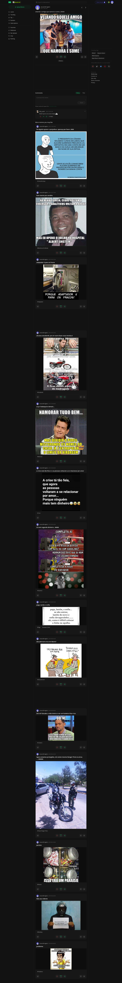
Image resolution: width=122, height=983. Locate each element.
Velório (61, 61)
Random (12, 20)
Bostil (94, 53)
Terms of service (95, 80)
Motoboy (40, 932)
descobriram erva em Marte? (46, 642)
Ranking (12, 39)
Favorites (13, 27)
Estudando (40, 392)
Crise (39, 513)
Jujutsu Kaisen (101, 53)
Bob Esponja (96, 55)
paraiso (39, 845)
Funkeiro (40, 742)
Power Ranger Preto (43, 831)
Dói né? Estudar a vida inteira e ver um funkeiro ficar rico (56, 713)
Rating (77, 93)
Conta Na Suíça (41, 181)
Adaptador (40, 301)
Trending (12, 15)
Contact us (94, 76)
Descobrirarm (41, 679)
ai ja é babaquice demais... (45, 407)
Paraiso (40, 884)
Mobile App (94, 74)
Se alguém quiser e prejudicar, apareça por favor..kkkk (55, 129)
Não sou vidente (42, 899)
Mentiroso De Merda (43, 248)
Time (84, 93)
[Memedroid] (9, 2)
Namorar (40, 456)
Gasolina (40, 590)
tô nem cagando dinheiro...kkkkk (47, 527)
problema (39, 946)
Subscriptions (14, 23)
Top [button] (11, 17)
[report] (82, 56)
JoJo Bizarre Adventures (98, 58)
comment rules (52, 106)
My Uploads (13, 33)
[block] (85, 56)
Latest (12, 12)
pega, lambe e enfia (43, 605)
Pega (39, 627)
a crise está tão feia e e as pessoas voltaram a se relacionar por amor (60, 471)
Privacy (93, 82)
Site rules (93, 78)
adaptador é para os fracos (45, 262)
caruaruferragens (45, 7)
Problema (40, 971)
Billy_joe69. (42, 111)
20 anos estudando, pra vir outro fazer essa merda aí (54, 336)
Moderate (13, 30)
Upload (20, 7)
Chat (11, 36)
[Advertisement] (101, 26)
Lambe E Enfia (46, 627)
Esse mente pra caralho (44, 195)
